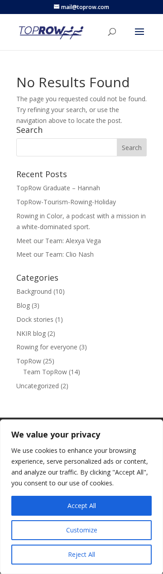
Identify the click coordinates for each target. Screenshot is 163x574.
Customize (81, 530)
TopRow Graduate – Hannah (58, 187)
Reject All (81, 554)
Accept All (81, 505)
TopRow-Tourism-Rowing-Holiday (66, 202)
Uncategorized (37, 385)
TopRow (28, 361)
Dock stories (34, 319)
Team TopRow (45, 371)
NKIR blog (31, 333)
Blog (23, 305)
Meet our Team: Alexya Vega (58, 240)
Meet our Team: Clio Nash (55, 254)
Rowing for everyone (46, 347)
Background (34, 291)
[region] (81, 496)
